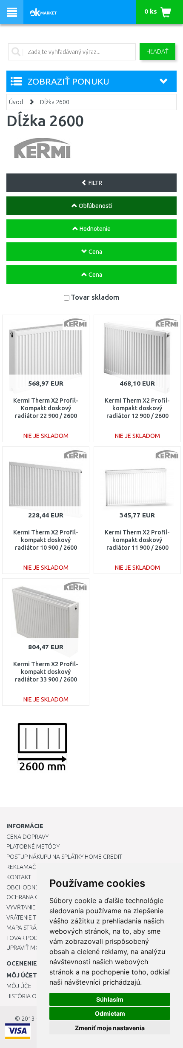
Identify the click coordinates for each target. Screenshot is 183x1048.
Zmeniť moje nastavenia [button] (110, 1027)
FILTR (94, 182)
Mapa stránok (27, 927)
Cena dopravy (27, 836)
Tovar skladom (95, 297)
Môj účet (20, 986)
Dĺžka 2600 (54, 102)
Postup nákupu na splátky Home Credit (64, 856)
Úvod (16, 102)
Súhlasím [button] (109, 999)
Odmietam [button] (110, 1013)
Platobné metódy (33, 846)
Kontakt (18, 877)
